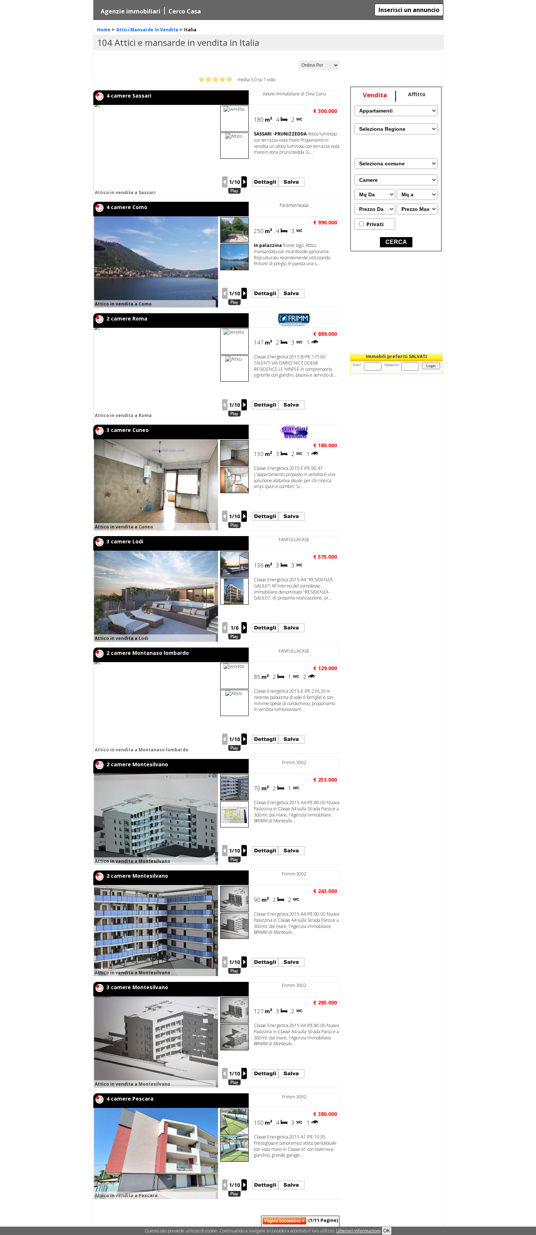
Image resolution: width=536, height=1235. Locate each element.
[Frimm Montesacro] (294, 326)
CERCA (396, 242)
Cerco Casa (184, 11)
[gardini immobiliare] (294, 437)
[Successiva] (244, 182)
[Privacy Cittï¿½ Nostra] (358, 1231)
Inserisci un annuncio (408, 10)
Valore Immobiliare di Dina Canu (294, 94)
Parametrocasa (294, 205)
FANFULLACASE (294, 539)
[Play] (234, 191)
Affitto (417, 94)
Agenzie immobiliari (130, 11)
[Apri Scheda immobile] (156, 150)
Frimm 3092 (294, 762)
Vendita (375, 95)
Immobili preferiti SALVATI (396, 356)
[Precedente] (224, 182)
